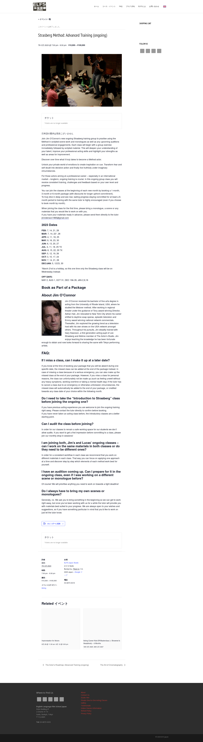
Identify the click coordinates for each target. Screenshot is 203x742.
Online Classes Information (91, 708)
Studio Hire (85, 697)
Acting (44, 588)
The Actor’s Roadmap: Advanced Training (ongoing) (67, 665)
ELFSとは (142, 6)
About (83, 692)
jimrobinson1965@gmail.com (55, 217)
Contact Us (85, 695)
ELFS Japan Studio (71, 563)
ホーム (96, 6)
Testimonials (86, 705)
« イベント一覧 (44, 19)
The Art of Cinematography (111, 665)
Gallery (83, 703)
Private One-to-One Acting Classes (94, 700)
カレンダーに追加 (53, 523)
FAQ (120, 6)
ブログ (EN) (130, 6)
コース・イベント (109, 6)
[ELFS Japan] (39, 6)
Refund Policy (86, 711)
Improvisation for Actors (50, 640)
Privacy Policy (86, 713)
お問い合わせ (154, 6)
